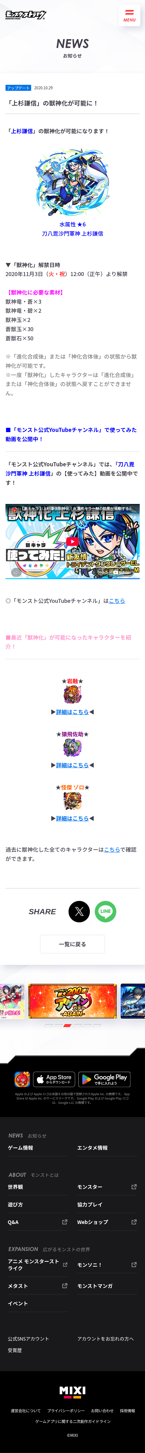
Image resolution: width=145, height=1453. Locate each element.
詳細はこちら (72, 711)
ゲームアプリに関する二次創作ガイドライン (73, 1421)
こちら (117, 600)
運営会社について (26, 1410)
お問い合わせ (102, 1410)
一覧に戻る (72, 944)
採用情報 (127, 1410)
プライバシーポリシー (66, 1410)
